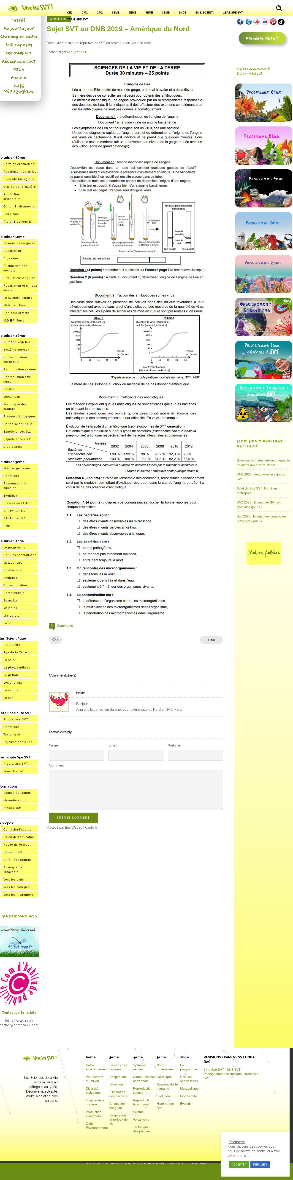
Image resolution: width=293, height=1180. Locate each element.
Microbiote (11, 615)
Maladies (10, 608)
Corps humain (14, 593)
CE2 (70, 12)
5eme (132, 12)
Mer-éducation (14, 800)
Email (113, 745)
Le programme (14, 547)
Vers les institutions (18, 894)
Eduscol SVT (13, 852)
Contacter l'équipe (17, 829)
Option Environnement (20, 206)
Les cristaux (12, 682)
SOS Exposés (18, 45)
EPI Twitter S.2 (14, 518)
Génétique (11, 476)
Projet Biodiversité (17, 221)
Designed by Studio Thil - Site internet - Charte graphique (171, 1163)
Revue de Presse (16, 844)
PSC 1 (18, 70)
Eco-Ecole (11, 214)
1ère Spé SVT (214, 1069)
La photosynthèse (16, 667)
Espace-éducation (17, 792)
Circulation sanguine (19, 278)
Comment (56, 765)
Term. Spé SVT (77, 19)
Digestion (10, 258)
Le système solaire (17, 297)
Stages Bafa (12, 808)
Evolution (10, 495)
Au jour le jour (19, 29)
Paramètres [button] (237, 1142)
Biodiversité (12, 570)
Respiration (12, 250)
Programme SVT (15, 719)
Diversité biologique (19, 179)
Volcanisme (12, 396)
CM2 (100, 12)
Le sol (8, 623)
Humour (19, 78)
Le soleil (10, 660)
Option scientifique (17, 424)
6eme (115, 12)
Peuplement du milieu (20, 171)
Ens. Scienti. (204, 12)
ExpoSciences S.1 (17, 431)
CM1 (85, 12)
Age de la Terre (15, 652)
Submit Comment (73, 817)
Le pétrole (11, 675)
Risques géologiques (19, 416)
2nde (182, 12)
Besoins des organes (19, 243)
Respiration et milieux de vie (118, 1119)
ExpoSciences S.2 (17, 439)
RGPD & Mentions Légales (117, 1163)
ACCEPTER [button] (239, 1164)
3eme (166, 12)
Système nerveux (16, 349)
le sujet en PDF (78, 52)
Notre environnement (19, 164)
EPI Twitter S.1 (14, 510)
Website (174, 745)
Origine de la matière (19, 186)
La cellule (11, 690)
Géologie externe (16, 313)
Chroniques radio (18, 37)
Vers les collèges (16, 887)
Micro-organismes (17, 468)
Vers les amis (13, 879)
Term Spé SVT (14, 771)
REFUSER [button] (260, 1164)
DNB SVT (234, 1069)
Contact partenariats (19, 1012)
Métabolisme (13, 562)
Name (53, 745)
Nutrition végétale (17, 342)
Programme (12, 644)
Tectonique (11, 734)
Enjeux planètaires (17, 742)
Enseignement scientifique (223, 1074)
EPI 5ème (14, 320)
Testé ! (18, 20)
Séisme (9, 389)
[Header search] (279, 8)
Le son (8, 697)
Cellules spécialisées (19, 555)
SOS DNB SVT (19, 53)
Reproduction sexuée (19, 369)
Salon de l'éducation (19, 837)
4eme (149, 12)
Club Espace (13, 446)
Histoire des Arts (16, 503)
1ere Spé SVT (233, 12)
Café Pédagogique (18, 89)
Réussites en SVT (18, 62)
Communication (15, 585)
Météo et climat (15, 305)
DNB (6, 526)
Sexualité (10, 600)
